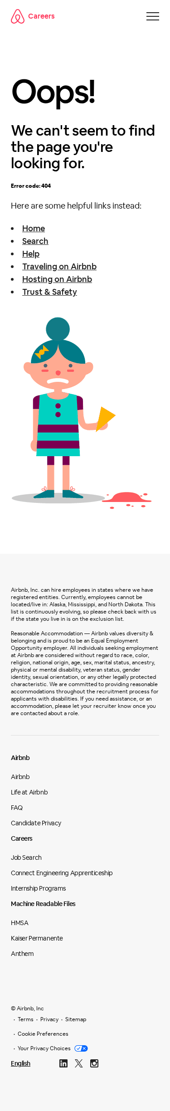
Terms (26, 1019)
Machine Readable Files (43, 904)
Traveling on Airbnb (59, 266)
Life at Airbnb (29, 792)
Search (35, 241)
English (20, 1063)
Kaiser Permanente (37, 938)
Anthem (22, 954)
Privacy (49, 1019)
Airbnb (20, 758)
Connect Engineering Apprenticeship (62, 873)
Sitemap (75, 1019)
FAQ (17, 808)
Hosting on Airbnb (57, 279)
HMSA (19, 923)
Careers (41, 16)
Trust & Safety (49, 292)
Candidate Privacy (36, 823)
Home (33, 228)
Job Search (26, 857)
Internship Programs (38, 888)
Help (30, 254)
